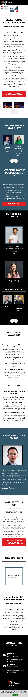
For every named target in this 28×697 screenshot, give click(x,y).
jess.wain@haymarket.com (16, 659)
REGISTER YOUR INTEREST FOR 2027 (14, 94)
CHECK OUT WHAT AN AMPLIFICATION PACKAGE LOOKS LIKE (14, 542)
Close (15, 695)
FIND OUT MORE (14, 204)
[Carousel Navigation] (14, 112)
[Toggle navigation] (25, 2)
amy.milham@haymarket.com (15, 670)
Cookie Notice (23, 692)
